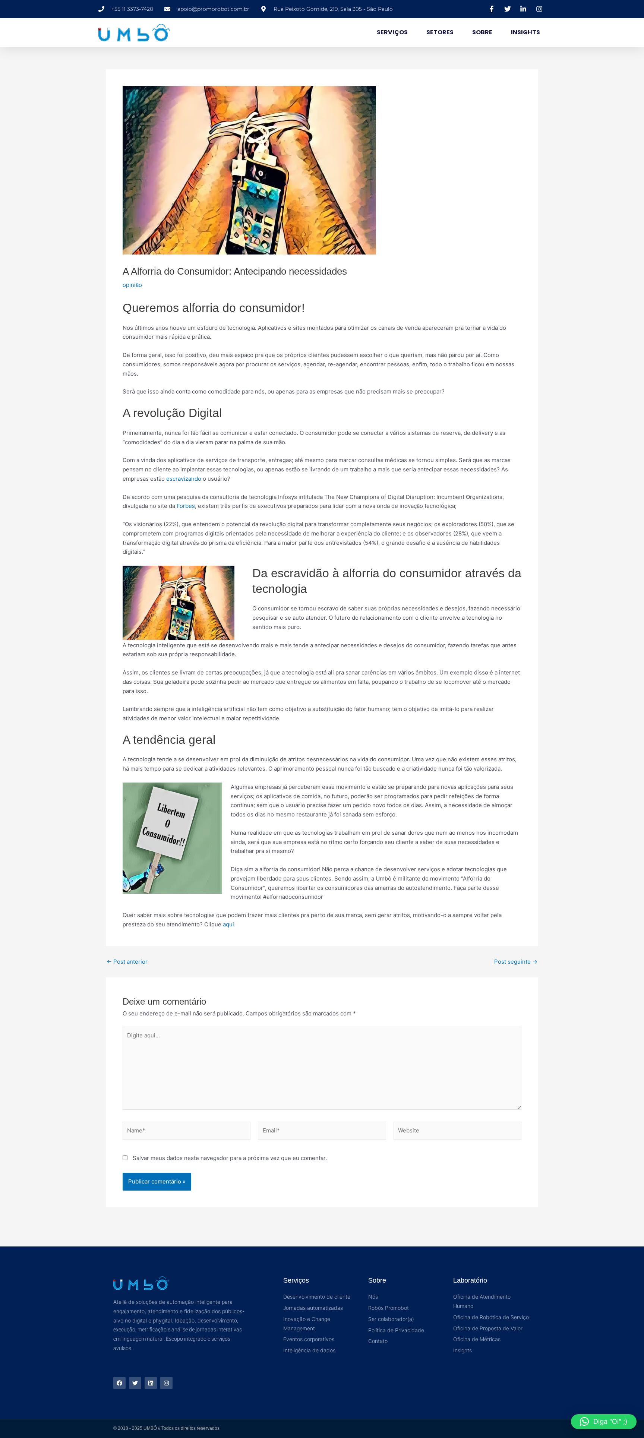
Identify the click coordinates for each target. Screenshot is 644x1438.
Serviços (392, 32)
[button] (604, 1421)
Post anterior (127, 961)
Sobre (482, 32)
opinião (132, 284)
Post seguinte (515, 961)
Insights (525, 32)
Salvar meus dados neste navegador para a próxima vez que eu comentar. (230, 1158)
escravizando (183, 478)
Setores (440, 32)
